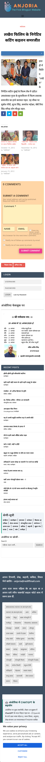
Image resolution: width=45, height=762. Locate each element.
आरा (27, 612)
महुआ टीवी (27, 665)
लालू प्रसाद (9, 676)
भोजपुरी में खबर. (33, 660)
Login (7, 295)
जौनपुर (31, 628)
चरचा (5, 465)
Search (4, 541)
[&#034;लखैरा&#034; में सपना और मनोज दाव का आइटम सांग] (10, 159)
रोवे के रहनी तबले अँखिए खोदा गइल (15, 435)
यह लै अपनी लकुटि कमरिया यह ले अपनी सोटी (18, 418)
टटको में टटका (21, 633)
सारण (8, 681)
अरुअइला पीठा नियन (10, 409)
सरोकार (14, 403)
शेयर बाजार (29, 676)
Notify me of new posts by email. (19, 245)
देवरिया (31, 633)
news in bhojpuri (14, 612)
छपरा (24, 628)
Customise (22, 751)
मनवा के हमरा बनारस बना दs (13, 471)
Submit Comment (30, 251)
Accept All (22, 745)
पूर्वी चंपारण (29, 644)
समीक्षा (23, 530)
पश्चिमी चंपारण (10, 644)
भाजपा (30, 655)
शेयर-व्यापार (7, 502)
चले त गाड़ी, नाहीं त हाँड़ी (11, 444)
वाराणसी (19, 676)
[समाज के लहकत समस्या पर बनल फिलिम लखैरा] (10, 136)
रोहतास (17, 671)
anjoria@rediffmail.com (27, 581)
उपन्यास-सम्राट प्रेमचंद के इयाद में (14, 427)
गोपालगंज (18, 623)
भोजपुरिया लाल (8, 403)
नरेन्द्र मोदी (9, 639)
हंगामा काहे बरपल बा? (11, 500)
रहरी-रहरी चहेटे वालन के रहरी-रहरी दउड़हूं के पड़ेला (20, 382)
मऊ (7, 665)
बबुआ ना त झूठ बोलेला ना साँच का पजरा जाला (19, 453)
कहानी (5, 456)
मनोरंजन (22, 27)
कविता (5, 394)
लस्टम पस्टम (27, 671)
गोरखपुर (8, 628)
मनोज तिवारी (16, 665)
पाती (20, 644)
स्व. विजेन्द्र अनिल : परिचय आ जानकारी (16, 400)
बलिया (32, 649)
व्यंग (16, 530)
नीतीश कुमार (20, 639)
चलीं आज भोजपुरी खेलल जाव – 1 (15, 480)
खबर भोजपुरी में (25, 618)
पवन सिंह (31, 639)
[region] (22, 742)
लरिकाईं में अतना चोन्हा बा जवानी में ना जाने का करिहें (21, 462)
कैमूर (15, 618)
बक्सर (8, 649)
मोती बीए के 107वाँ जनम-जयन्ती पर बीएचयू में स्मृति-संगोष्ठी (21, 489)
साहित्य (9, 394)
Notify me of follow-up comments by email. (23, 240)
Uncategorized (8, 412)
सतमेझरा (6, 376)
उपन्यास (15, 526)
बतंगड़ (15, 649)
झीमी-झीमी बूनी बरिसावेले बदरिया (14, 374)
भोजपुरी (8, 660)
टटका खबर (9, 633)
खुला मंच (38, 526)
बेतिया (15, 655)
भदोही (23, 655)
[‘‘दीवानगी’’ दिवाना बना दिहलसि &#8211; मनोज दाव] (30, 136)
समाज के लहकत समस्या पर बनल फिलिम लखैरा (9, 143)
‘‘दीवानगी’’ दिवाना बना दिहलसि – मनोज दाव (29, 143)
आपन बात (6, 526)
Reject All (22, 757)
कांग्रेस (8, 618)
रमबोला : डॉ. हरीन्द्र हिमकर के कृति (15, 391)
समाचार (6, 493)
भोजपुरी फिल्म (19, 660)
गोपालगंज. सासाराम (30, 623)
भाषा (8, 465)
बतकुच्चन (24, 649)
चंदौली (17, 628)
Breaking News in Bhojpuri (18, 607)
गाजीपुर (8, 623)
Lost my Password (20, 295)
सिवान (15, 681)
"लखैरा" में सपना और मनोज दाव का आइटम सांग (9, 166)
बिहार (8, 655)
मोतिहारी (9, 671)
